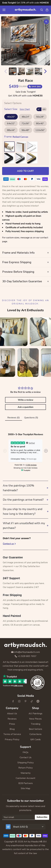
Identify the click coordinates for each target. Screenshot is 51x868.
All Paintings (35, 713)
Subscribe (42, 817)
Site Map (25, 788)
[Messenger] (38, 701)
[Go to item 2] (21, 71)
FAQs (25, 752)
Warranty (25, 773)
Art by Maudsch (32, 841)
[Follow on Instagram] (19, 701)
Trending (35, 724)
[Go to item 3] (30, 71)
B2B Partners (25, 783)
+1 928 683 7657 (27, 656)
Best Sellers (35, 729)
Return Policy (25, 767)
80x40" (40, 123)
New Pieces (35, 718)
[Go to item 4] (38, 71)
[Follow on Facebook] (13, 701)
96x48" (25, 130)
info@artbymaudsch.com (27, 652)
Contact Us (25, 757)
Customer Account (25, 778)
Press (12, 724)
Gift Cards (35, 739)
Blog (12, 729)
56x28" (40, 116)
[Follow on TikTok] (31, 701)
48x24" (25, 116)
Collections (35, 734)
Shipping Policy (25, 762)
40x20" (11, 116)
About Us (12, 713)
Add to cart (25, 171)
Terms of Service (12, 734)
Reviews (12, 718)
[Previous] (5, 71)
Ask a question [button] (25, 407)
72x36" (25, 123)
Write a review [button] (25, 399)
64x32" (11, 123)
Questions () (31, 417)
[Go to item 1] (12, 71)
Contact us (8, 543)
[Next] (46, 71)
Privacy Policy (12, 739)
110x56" (40, 130)
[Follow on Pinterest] (25, 701)
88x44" (11, 130)
